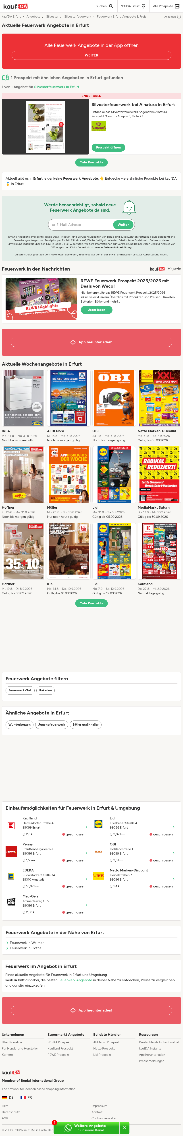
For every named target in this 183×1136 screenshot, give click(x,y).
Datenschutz (11, 1112)
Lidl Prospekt (102, 1055)
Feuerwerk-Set (20, 690)
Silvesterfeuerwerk (77, 16)
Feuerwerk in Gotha (25, 948)
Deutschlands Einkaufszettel (159, 1042)
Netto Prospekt (104, 1048)
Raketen (45, 690)
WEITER (91, 55)
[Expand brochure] (45, 127)
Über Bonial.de (12, 1042)
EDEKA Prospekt (59, 1042)
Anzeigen (170, 16)
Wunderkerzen (19, 725)
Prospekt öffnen (108, 147)
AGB (5, 1118)
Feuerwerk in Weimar (27, 943)
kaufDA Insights (150, 1048)
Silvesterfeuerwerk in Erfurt (56, 87)
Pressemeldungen (151, 1061)
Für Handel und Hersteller (20, 1048)
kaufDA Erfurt (11, 16)
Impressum (99, 1106)
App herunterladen (152, 1055)
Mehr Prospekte (92, 162)
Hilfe (5, 1106)
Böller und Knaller (85, 725)
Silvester (52, 16)
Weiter (123, 225)
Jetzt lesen (96, 310)
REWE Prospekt (58, 1055)
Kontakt (97, 1112)
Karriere (7, 1055)
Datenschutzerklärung (117, 247)
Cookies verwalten (104, 1118)
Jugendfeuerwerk (51, 725)
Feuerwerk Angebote (75, 980)
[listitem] (23, 406)
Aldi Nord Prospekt (106, 1042)
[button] (91, 124)
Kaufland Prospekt (60, 1048)
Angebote (33, 16)
